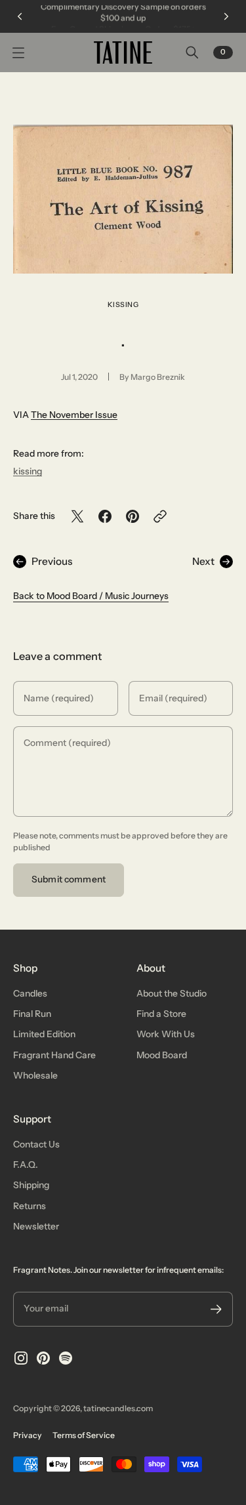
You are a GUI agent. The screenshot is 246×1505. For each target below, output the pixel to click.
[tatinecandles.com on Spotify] (65, 1358)
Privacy (27, 1435)
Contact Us (36, 1144)
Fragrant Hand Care (54, 1055)
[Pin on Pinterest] (132, 516)
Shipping (31, 1185)
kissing (123, 304)
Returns (29, 1206)
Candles (30, 993)
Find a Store (161, 1013)
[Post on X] (77, 516)
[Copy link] (160, 516)
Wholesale (35, 1075)
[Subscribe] (216, 1309)
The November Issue (74, 414)
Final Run (32, 1013)
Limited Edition (44, 1034)
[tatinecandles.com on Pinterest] (43, 1358)
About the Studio (171, 993)
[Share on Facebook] (105, 516)
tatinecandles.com (118, 1408)
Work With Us (165, 1034)
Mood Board (161, 1055)
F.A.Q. (25, 1164)
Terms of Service (83, 1435)
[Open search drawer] (192, 52)
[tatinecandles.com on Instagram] (21, 1358)
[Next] (226, 16)
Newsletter (36, 1226)
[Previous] (19, 16)
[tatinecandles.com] (123, 52)
